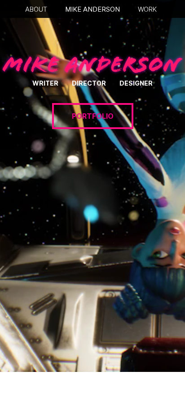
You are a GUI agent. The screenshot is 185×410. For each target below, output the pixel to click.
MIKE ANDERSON (92, 9)
